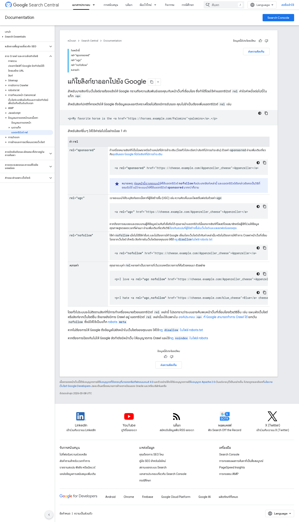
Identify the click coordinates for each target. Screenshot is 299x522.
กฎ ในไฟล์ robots (189, 338)
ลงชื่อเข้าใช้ (287, 4)
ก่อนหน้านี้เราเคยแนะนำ (147, 183)
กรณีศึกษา (188, 5)
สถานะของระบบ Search (153, 467)
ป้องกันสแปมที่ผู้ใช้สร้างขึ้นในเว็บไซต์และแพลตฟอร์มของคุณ (203, 228)
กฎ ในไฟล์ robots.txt (193, 239)
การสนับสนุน (111, 5)
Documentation (19, 17)
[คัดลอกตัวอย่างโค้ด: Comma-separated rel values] (264, 292)
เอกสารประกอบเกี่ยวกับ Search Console (163, 474)
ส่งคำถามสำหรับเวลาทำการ (75, 461)
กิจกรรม (169, 5)
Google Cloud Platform (175, 496)
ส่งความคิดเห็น (256, 51)
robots (117, 322)
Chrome (129, 496)
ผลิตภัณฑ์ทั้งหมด (228, 496)
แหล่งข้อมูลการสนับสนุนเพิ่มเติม (78, 474)
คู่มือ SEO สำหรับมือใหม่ (152, 461)
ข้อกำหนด (65, 513)
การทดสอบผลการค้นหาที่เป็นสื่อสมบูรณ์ (241, 461)
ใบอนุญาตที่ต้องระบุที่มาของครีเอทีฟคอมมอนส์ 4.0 (126, 381)
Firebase (147, 496)
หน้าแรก (72, 40)
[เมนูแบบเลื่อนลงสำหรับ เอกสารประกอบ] (95, 5)
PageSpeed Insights (232, 467)
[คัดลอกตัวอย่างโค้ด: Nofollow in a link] (264, 248)
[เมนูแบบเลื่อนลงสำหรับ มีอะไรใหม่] (156, 5)
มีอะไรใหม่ (146, 5)
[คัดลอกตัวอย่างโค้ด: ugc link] (264, 206)
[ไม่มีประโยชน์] (266, 41)
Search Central (44, 5)
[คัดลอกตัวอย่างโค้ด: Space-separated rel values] (264, 274)
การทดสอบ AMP (229, 474)
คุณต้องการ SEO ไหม (151, 454)
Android (110, 496)
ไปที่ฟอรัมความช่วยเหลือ (73, 454)
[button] (26, 36)
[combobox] (224, 5)
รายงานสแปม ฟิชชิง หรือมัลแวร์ (77, 467)
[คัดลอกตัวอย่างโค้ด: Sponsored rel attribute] (264, 162)
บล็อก (128, 5)
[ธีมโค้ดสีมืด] (259, 113)
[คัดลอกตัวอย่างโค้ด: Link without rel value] (266, 113)
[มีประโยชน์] (260, 41)
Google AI (205, 496)
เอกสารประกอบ (81, 5)
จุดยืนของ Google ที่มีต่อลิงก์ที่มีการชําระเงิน (137, 154)
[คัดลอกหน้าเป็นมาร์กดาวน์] (151, 82)
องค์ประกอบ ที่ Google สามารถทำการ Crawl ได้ (213, 317)
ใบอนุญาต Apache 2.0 (203, 381)
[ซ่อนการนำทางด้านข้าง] (49, 515)
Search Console (278, 17)
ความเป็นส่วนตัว (83, 513)
